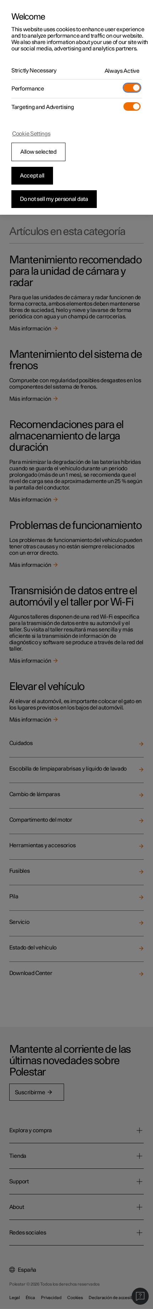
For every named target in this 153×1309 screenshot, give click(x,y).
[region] (76, 107)
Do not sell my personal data (54, 199)
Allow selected (38, 152)
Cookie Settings (31, 134)
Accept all (32, 176)
